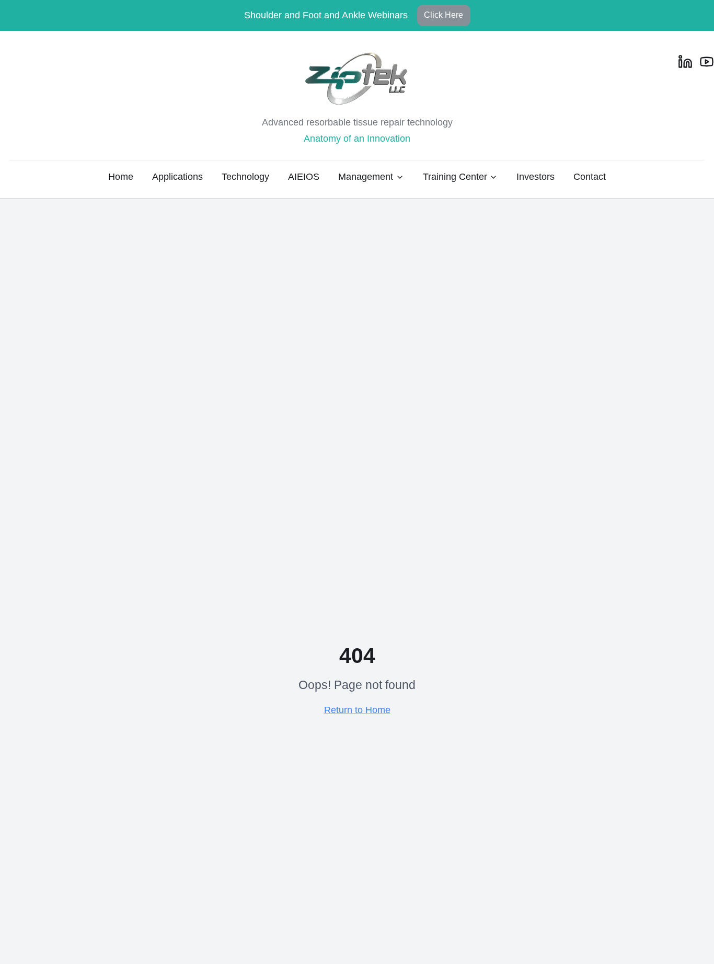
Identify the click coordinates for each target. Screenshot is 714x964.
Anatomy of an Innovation (357, 138)
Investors (535, 176)
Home (120, 176)
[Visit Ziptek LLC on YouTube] (706, 61)
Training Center (455, 176)
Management (365, 176)
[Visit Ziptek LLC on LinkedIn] (685, 61)
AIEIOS (303, 176)
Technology (245, 176)
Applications (177, 176)
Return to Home (357, 710)
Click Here (443, 14)
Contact (589, 176)
